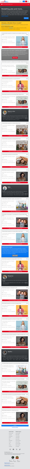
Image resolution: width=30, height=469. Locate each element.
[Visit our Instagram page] (10, 449)
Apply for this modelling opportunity (15, 182)
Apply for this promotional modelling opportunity (15, 91)
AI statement (10, 446)
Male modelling (17, 434)
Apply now (11, 27)
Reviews (10, 437)
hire (23, 1)
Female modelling (18, 433)
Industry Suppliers (4, 15)
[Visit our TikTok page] (19, 449)
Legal (9, 443)
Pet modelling (17, 446)
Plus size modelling (18, 443)
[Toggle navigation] (28, 1)
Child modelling (17, 437)
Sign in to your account (5, 24)
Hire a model (15, 255)
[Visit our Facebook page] (13, 449)
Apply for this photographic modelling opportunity (15, 75)
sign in (21, 1)
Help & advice (10, 440)
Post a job (26, 18)
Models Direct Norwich (7, 465)
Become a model (11, 433)
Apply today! (15, 57)
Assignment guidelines (15, 427)
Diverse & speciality (18, 440)
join (26, 1)
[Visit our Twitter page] (16, 449)
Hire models (10, 434)
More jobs (15, 425)
